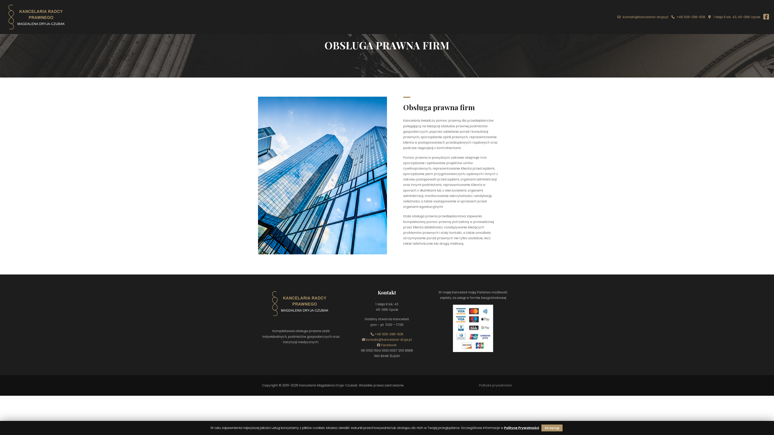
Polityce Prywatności (521, 428)
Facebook (389, 345)
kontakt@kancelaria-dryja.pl (645, 17)
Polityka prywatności (495, 385)
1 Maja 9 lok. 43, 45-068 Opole (736, 17)
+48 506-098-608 (691, 17)
